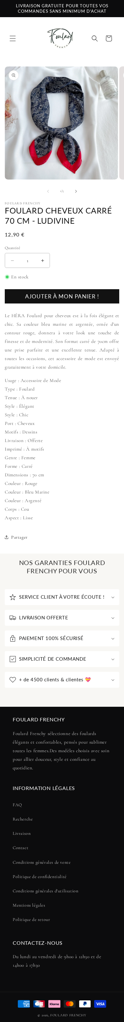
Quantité (12, 247)
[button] (13, 38)
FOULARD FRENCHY (68, 1015)
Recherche (23, 819)
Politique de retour (31, 919)
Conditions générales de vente (42, 862)
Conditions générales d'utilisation (45, 891)
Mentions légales (29, 905)
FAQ (17, 804)
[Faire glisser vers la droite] (76, 191)
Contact (20, 847)
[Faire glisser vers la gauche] (48, 191)
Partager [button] (19, 537)
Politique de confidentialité (40, 876)
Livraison (22, 833)
